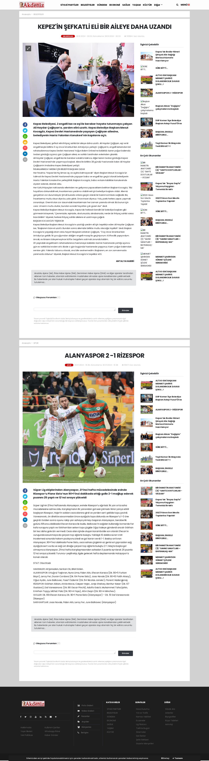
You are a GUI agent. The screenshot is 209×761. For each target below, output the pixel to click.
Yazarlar (85, 716)
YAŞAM (136, 5)
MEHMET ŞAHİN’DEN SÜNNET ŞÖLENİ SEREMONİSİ (165, 259)
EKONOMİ (114, 5)
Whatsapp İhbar (52, 731)
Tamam (178, 758)
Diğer (157, 5)
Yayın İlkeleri (26, 731)
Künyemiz (86, 727)
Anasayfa (26, 14)
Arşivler (85, 721)
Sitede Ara (170, 709)
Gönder (125, 310)
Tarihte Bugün (143, 728)
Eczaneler (140, 720)
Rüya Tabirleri (171, 720)
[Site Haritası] (52, 716)
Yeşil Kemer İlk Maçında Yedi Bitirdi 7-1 (168, 145)
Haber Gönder (51, 735)
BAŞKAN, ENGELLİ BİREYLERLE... (164, 133)
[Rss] (47, 716)
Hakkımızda (26, 727)
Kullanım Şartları (52, 727)
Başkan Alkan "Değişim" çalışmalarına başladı (168, 107)
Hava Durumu (142, 709)
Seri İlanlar (141, 735)
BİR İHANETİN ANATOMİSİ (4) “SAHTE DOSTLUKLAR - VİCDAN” (169, 170)
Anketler (169, 712)
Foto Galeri (87, 705)
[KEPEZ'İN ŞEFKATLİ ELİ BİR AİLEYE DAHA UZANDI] (78, 79)
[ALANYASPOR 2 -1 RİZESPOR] (78, 427)
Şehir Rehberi (142, 739)
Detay (166, 758)
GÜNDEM (102, 5)
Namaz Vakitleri (143, 716)
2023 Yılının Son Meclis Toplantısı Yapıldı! (167, 200)
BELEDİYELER (88, 5)
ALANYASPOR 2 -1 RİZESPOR (169, 92)
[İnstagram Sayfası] (32, 716)
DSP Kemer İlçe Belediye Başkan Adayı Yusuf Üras (169, 122)
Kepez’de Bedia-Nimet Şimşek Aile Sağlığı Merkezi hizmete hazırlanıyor (168, 56)
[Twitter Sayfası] (27, 716)
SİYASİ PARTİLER (69, 5)
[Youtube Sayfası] (37, 716)
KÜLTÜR (147, 5)
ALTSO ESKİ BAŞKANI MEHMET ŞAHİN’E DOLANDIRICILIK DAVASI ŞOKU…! (167, 80)
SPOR (36, 343)
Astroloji (169, 724)
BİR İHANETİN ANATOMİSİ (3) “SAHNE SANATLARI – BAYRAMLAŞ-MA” (168, 239)
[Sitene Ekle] (57, 716)
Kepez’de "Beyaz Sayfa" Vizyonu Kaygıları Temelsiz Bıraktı (168, 186)
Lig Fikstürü (141, 724)
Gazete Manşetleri (145, 743)
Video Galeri (87, 710)
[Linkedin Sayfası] (42, 716)
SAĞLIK (126, 5)
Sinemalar (141, 732)
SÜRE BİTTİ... (162, 68)
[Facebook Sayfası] (22, 716)
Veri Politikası (27, 735)
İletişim (84, 732)
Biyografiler (170, 716)
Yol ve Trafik (142, 712)
